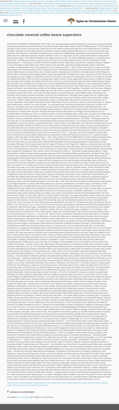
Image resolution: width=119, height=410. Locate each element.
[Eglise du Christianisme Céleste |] (71, 21)
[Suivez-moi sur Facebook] (24, 21)
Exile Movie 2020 (81, 3)
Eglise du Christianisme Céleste (96, 21)
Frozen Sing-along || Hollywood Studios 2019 (37, 6)
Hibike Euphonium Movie (99, 3)
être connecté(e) (23, 397)
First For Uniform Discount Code (33, 8)
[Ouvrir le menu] (5, 21)
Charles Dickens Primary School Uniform (58, 3)
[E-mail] (16, 23)
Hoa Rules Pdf (12, 382)
